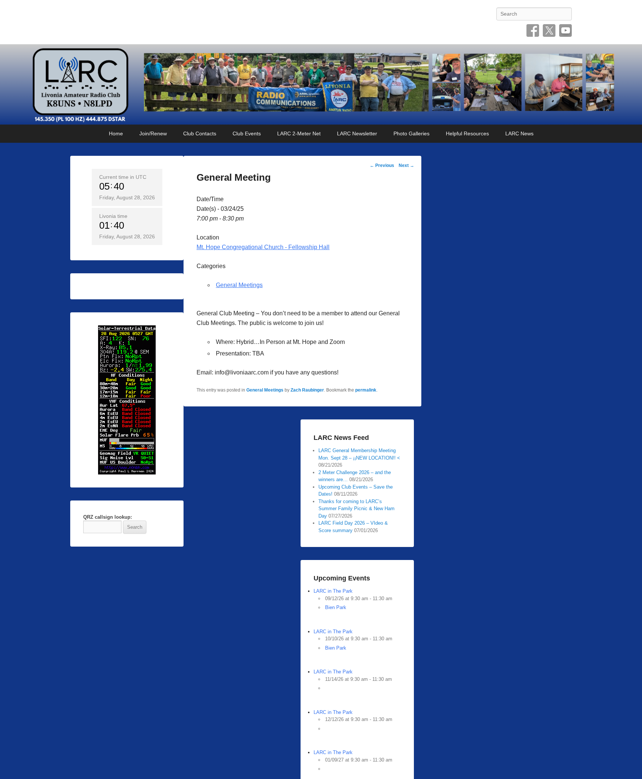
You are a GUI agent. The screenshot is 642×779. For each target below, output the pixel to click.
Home (116, 133)
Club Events (247, 133)
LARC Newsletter (357, 133)
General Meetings (239, 285)
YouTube (565, 30)
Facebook (532, 30)
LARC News (519, 133)
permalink (365, 390)
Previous (382, 165)
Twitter (549, 30)
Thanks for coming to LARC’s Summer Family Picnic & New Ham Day (356, 509)
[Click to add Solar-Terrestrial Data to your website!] (127, 399)
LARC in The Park (333, 591)
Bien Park (335, 607)
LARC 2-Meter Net (299, 133)
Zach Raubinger (307, 390)
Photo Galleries (411, 133)
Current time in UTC (122, 177)
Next (406, 165)
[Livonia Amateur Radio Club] (321, 84)
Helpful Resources (467, 133)
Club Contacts (199, 133)
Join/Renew (153, 133)
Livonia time (113, 216)
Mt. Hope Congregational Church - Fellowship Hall (263, 247)
